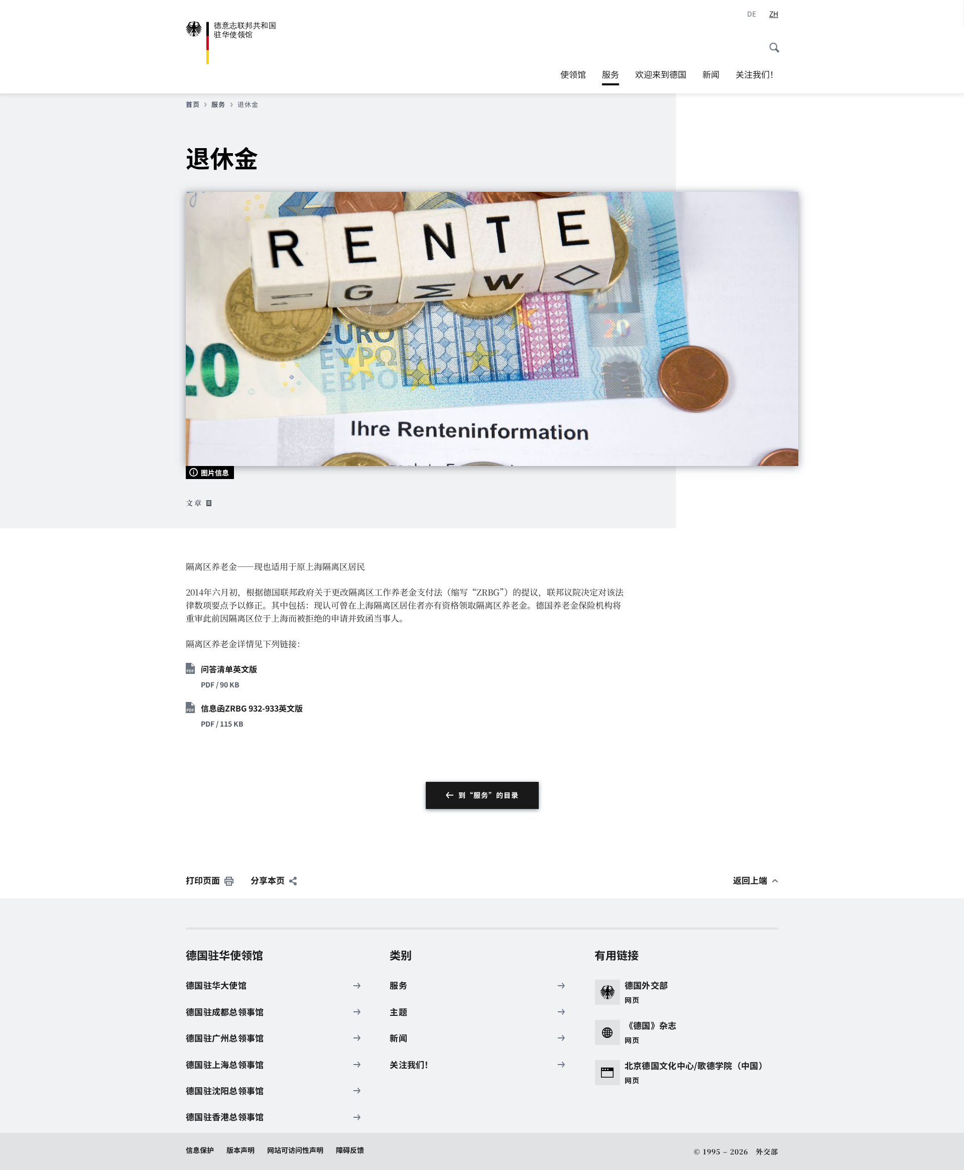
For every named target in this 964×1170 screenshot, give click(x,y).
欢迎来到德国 (660, 74)
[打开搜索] (771, 42)
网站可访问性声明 (295, 1150)
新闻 (710, 74)
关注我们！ (757, 74)
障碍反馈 (350, 1150)
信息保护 (200, 1150)
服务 (610, 76)
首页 (192, 104)
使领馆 (573, 74)
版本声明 (240, 1150)
